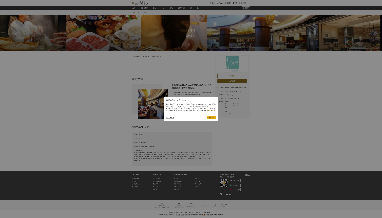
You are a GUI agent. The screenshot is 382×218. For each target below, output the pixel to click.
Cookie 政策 (211, 110)
